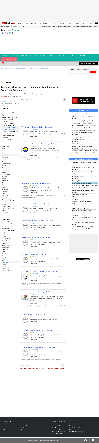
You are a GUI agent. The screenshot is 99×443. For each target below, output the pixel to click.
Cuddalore (4, 155)
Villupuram (5, 212)
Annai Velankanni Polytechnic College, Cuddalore (38, 347)
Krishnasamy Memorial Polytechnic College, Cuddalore (40, 271)
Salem (3, 187)
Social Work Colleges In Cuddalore (81, 210)
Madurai (4, 172)
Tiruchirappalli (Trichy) (8, 200)
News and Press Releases (58, 424)
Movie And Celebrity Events (58, 431)
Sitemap (5, 429)
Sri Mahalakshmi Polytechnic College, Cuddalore (38, 183)
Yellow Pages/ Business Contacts (77, 424)
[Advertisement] (49, 11)
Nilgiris (4, 178)
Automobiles (72, 429)
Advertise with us (18, 26)
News (26, 23)
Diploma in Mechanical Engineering (8, 136)
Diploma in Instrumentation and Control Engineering (10, 132)
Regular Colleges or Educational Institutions (14, 69)
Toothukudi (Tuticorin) (8, 208)
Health (61, 23)
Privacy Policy (24, 426)
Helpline (35, 55)
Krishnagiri (5, 170)
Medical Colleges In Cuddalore (80, 208)
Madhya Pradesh (6, 245)
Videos (70, 23)
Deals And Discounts (57, 433)
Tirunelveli (5, 202)
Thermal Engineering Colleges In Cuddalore (84, 153)
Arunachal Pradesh (7, 224)
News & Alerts (80, 55)
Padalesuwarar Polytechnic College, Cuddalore (37, 221)
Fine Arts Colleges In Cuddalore (80, 188)
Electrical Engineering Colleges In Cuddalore (84, 127)
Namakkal (4, 176)
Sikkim (3, 260)
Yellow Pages (43, 23)
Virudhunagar (5, 215)
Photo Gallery (72, 426)
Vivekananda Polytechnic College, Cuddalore (37, 127)
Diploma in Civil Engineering (9, 117)
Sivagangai (5, 189)
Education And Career (57, 426)
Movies (54, 23)
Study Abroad (26, 55)
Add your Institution (9, 59)
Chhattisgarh (5, 228)
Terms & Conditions (26, 424)
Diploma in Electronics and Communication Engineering (9, 128)
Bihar (3, 226)
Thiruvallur (5, 195)
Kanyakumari (5, 165)
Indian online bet (56, 429)
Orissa (3, 251)
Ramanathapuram (6, 185)
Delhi (3, 232)
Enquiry (5, 427)
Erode (3, 161)
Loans (68, 55)
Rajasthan (4, 258)
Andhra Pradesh (6, 222)
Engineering (33, 69)
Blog (77, 23)
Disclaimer (23, 429)
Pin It (13, 82)
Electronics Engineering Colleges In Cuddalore (84, 130)
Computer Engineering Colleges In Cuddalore (84, 125)
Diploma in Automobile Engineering (8, 114)
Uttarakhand (5, 271)
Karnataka (5, 241)
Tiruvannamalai (6, 206)
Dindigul (4, 159)
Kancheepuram (6, 163)
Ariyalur (4, 148)
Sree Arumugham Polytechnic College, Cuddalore (38, 204)
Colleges (16, 55)
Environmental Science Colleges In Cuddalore (84, 185)
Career (33, 23)
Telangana (5, 264)
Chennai (4, 151)
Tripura (4, 266)
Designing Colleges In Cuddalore (81, 181)
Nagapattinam (6, 174)
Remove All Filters (7, 101)
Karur (3, 168)
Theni (3, 193)
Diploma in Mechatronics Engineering (8, 141)
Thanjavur (4, 191)
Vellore (4, 210)
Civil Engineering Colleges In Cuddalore (83, 123)
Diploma (4, 110)
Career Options (6, 55)
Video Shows (55, 427)
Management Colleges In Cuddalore (81, 201)
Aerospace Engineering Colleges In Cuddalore (84, 114)
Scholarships (59, 55)
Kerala (3, 243)
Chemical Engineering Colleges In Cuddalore (84, 121)
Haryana (4, 236)
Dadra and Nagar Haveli (8, 230)
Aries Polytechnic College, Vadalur (33, 315)
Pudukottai (5, 183)
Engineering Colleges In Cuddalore (81, 183)
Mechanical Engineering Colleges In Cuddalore (84, 150)
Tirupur (4, 204)
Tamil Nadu (5, 262)
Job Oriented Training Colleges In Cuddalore (84, 144)
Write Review (34, 129)
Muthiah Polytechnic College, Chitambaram (36, 237)
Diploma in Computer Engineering (7, 120)
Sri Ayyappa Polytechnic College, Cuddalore (36, 292)
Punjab (4, 256)
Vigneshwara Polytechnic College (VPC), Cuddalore (39, 144)
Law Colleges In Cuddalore (79, 194)
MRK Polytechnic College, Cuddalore (34, 254)
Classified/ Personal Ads (75, 427)
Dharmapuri (5, 157)
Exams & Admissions (46, 55)
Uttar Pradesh (5, 268)
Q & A (72, 55)
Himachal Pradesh (7, 239)
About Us (5, 424)
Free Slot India (24, 427)
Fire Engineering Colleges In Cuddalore (82, 137)
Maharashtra (5, 247)
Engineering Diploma (44, 69)
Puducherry (5, 253)
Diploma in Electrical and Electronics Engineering (8, 124)
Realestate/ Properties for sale (76, 431)
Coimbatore (5, 153)
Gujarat (4, 234)
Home (19, 23)
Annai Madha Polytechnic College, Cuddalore (37, 330)
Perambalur (5, 180)
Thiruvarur (5, 197)
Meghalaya (5, 249)
